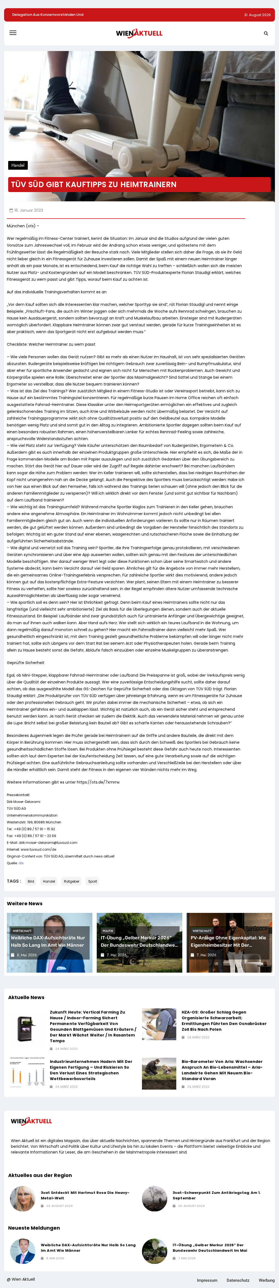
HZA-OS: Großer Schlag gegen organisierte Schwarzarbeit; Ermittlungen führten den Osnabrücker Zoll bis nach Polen (224, 1020)
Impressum (207, 1280)
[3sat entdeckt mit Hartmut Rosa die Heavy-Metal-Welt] (22, 1198)
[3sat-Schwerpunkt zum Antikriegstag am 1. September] (154, 1198)
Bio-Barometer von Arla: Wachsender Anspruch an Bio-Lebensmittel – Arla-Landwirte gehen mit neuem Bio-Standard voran (222, 1070)
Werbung (267, 1280)
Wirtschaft (22, 931)
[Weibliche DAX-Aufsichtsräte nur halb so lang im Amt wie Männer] (22, 1251)
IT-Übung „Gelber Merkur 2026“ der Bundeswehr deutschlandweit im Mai (139, 945)
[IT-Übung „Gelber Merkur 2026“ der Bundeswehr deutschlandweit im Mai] (154, 1251)
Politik (108, 931)
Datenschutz (238, 1280)
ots (21, 863)
